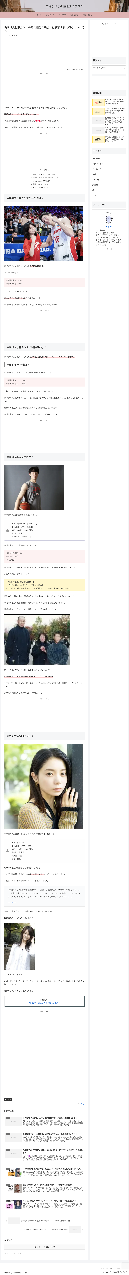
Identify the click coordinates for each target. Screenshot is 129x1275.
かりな (109, 227)
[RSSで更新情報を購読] (110, 249)
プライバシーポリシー (108, 1269)
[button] (123, 67)
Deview (13, 902)
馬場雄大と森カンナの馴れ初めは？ (45, 177)
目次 (41, 170)
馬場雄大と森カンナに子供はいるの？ (44, 1003)
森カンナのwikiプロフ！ (41, 187)
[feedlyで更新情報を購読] (107, 249)
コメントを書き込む (44, 1247)
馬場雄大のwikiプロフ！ (41, 184)
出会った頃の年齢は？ (42, 181)
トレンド (8, 1099)
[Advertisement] (44, 51)
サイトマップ (121, 1269)
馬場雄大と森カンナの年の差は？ (44, 174)
